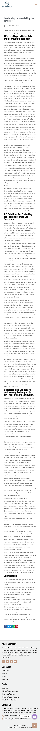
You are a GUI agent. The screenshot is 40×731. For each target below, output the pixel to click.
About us (5, 671)
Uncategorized (22, 26)
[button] (5, 626)
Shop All (5, 688)
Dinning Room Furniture (10, 697)
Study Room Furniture (9, 700)
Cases (4, 674)
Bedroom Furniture (8, 694)
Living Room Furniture (10, 691)
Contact (5, 679)
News (4, 676)
